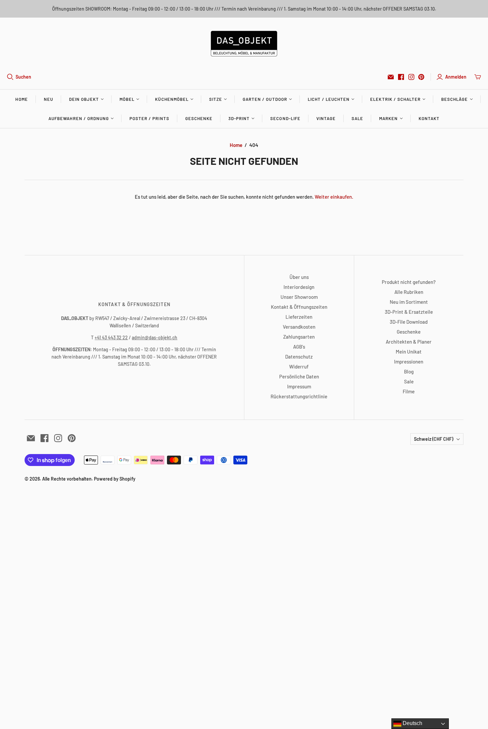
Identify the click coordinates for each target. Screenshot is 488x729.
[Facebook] (401, 77)
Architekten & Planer (409, 342)
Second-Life (285, 118)
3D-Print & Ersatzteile (409, 312)
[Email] (391, 77)
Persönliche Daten (299, 376)
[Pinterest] (421, 77)
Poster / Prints (149, 118)
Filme (409, 391)
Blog (409, 371)
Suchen (23, 77)
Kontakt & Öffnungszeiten (299, 307)
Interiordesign (299, 287)
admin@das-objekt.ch (154, 337)
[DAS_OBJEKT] (244, 43)
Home (21, 99)
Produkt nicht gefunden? (409, 282)
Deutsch (411, 723)
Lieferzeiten (298, 317)
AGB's (299, 347)
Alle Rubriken (408, 292)
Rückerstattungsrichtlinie (299, 396)
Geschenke (198, 118)
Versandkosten (299, 327)
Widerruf (299, 366)
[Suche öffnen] (10, 77)
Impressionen (408, 361)
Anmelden (455, 77)
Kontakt (429, 118)
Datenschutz (299, 357)
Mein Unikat (409, 352)
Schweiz (433, 439)
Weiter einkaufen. (334, 197)
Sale (357, 118)
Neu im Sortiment (409, 302)
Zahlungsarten (299, 337)
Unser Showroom (299, 297)
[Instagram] (411, 77)
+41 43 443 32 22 (111, 337)
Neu (48, 99)
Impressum (299, 386)
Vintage (326, 118)
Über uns (299, 277)
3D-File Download (409, 322)
